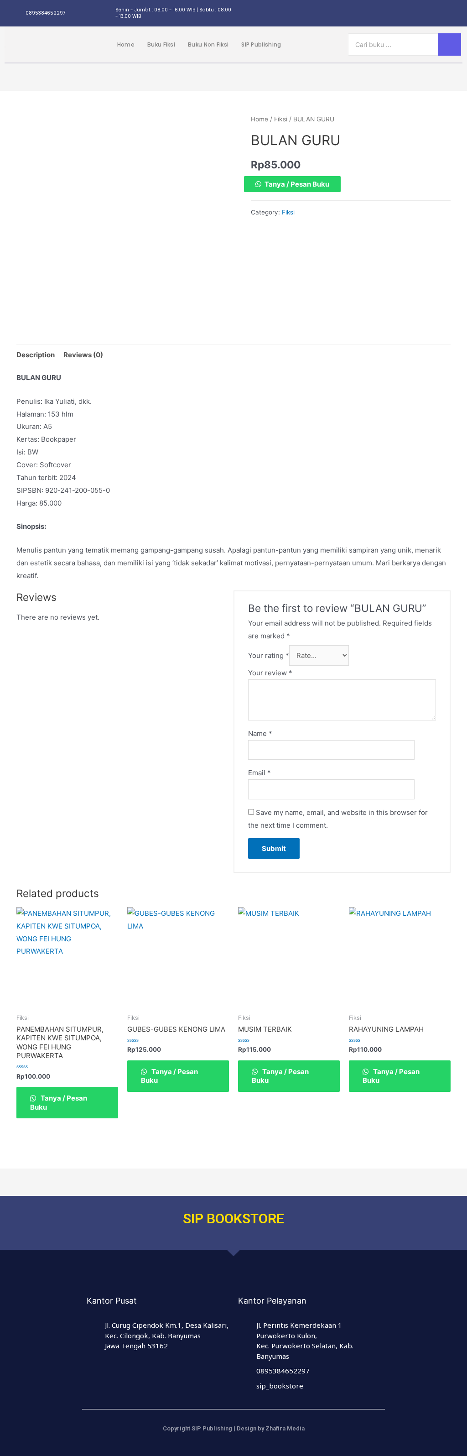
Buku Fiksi (161, 44)
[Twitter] (421, 13)
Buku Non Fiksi (208, 44)
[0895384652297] (15, 13)
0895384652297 (45, 13)
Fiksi (280, 119)
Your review (270, 672)
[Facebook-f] (404, 13)
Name (260, 733)
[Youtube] (455, 13)
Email (259, 772)
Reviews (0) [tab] (83, 354)
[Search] (449, 44)
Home (126, 44)
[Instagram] (387, 13)
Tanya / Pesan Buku (297, 184)
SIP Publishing (261, 44)
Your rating (268, 655)
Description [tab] (35, 354)
